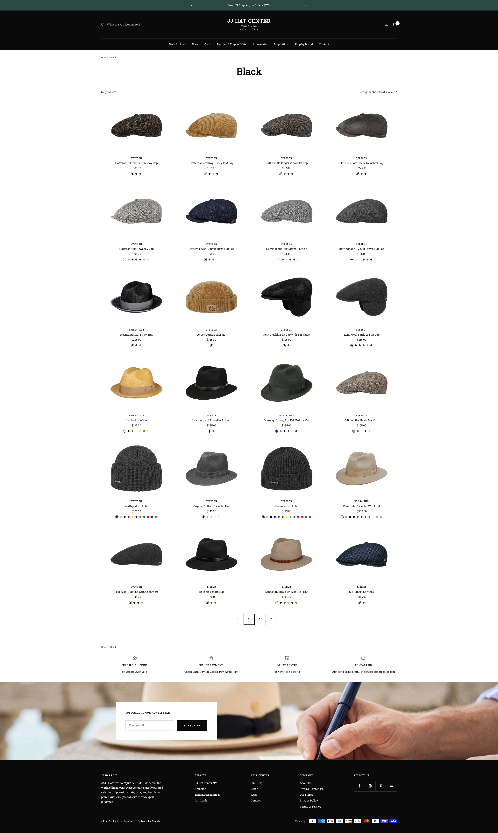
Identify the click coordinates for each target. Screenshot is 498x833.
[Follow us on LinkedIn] (391, 786)
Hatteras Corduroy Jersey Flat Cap (211, 163)
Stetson (136, 158)
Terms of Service (310, 806)
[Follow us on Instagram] (370, 786)
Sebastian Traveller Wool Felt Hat (286, 592)
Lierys (211, 586)
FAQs (254, 794)
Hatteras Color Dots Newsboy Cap (136, 163)
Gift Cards (201, 800)
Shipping (200, 789)
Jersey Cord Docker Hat (211, 334)
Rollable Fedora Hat (211, 592)
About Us (305, 783)
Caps (207, 44)
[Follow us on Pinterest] (380, 786)
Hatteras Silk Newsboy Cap (136, 249)
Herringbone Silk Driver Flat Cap (286, 249)
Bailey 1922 (136, 329)
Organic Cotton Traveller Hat (211, 506)
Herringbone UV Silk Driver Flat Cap (361, 249)
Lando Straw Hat (136, 420)
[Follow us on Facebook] (359, 786)
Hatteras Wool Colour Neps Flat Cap (211, 249)
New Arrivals (177, 44)
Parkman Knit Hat (286, 506)
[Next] (270, 619)
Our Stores (306, 794)
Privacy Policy (309, 800)
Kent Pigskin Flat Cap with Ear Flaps (286, 334)
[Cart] (395, 24)
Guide (254, 789)
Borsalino (286, 415)
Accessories (260, 44)
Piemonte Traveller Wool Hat (361, 506)
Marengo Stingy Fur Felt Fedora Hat (286, 420)
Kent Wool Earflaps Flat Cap (362, 334)
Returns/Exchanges (207, 794)
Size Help (256, 783)
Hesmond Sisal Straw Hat (136, 334)
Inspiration (281, 44)
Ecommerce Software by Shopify (142, 820)
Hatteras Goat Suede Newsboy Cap (361, 163)
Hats (195, 44)
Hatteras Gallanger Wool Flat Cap (286, 163)
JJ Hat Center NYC (206, 783)
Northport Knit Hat (136, 506)
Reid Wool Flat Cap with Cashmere (136, 592)
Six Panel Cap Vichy (361, 592)
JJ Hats (211, 415)
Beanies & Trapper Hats (231, 44)
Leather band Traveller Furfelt (211, 420)
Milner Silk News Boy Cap (361, 420)
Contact (324, 44)
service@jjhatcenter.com (379, 671)
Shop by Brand (303, 44)
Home (104, 57)
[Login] (386, 24)
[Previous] (227, 619)
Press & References (312, 789)
